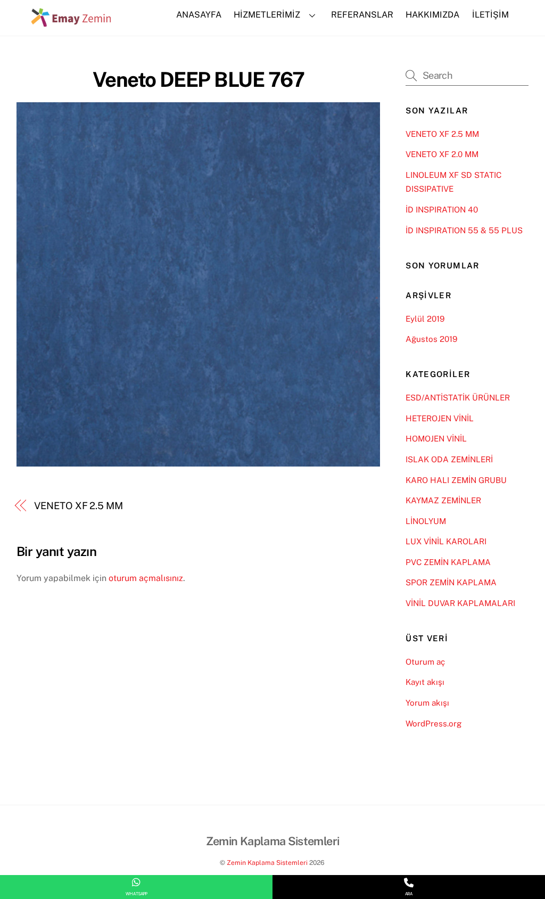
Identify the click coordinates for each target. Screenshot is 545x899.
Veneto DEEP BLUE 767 (198, 80)
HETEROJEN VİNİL (440, 418)
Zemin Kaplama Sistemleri (267, 863)
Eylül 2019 (425, 318)
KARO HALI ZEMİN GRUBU (456, 480)
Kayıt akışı (425, 681)
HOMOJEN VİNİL (436, 438)
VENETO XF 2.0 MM (442, 154)
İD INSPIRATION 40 (442, 209)
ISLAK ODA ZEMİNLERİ (449, 459)
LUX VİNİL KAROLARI (446, 541)
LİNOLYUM (426, 521)
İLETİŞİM (490, 15)
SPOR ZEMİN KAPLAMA (451, 582)
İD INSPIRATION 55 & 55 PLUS (464, 230)
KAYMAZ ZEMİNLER (443, 500)
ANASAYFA (198, 15)
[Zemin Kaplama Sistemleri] (71, 21)
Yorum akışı (427, 702)
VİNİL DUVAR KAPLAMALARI (460, 603)
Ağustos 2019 (431, 339)
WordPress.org (433, 723)
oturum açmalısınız (146, 578)
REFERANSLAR (362, 15)
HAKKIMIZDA (432, 15)
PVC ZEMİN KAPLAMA (448, 562)
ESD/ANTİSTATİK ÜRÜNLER (458, 397)
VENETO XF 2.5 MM (78, 505)
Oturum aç (425, 661)
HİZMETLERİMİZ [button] (267, 15)
